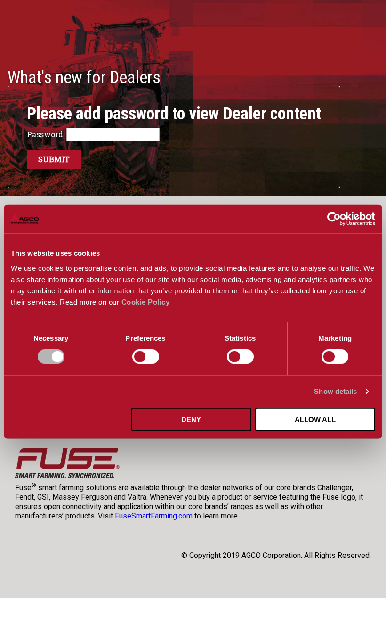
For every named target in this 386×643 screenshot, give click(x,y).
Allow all (315, 419)
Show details (335, 391)
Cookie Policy (145, 302)
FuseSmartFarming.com (154, 515)
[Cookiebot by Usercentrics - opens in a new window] (334, 219)
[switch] (145, 356)
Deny (191, 419)
